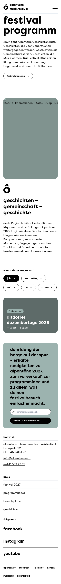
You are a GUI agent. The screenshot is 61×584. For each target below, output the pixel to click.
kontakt (51, 567)
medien (38, 567)
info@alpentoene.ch (16, 458)
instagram (14, 541)
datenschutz (23, 576)
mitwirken (24, 567)
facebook (13, 529)
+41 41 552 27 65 (14, 464)
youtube (11, 553)
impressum (8, 576)
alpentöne (8, 567)
